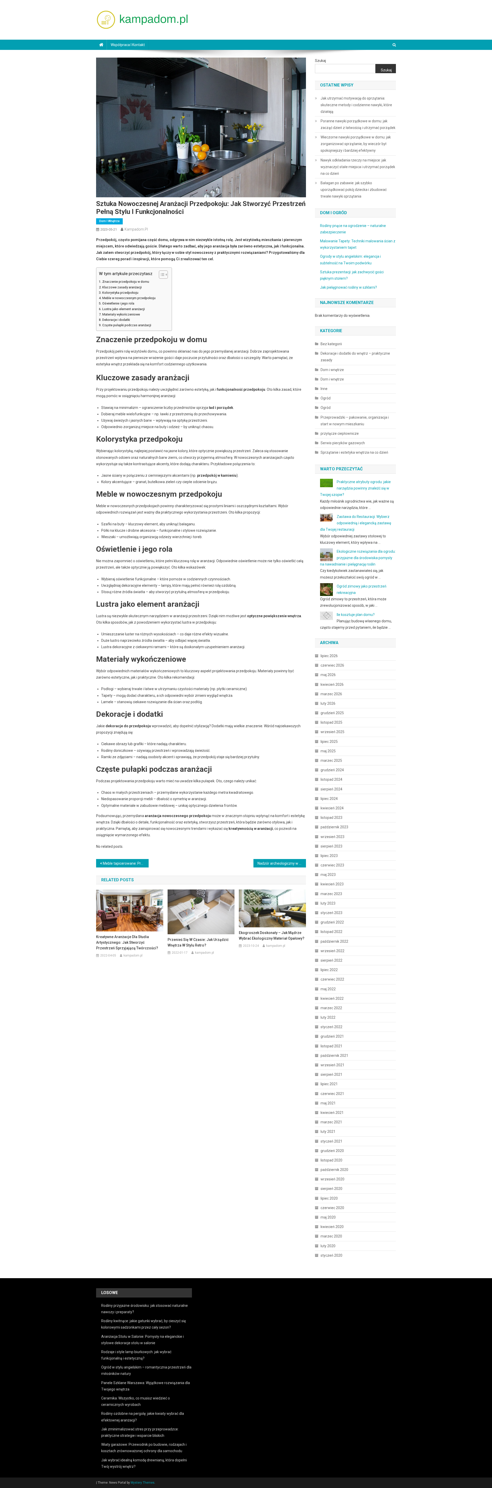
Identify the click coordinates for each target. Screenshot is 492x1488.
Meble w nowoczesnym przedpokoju (129, 298)
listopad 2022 (331, 932)
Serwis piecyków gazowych (343, 443)
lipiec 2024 (329, 799)
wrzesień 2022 (332, 951)
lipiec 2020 (329, 1198)
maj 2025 (328, 751)
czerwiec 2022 (332, 979)
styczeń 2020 (331, 1255)
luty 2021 (328, 1131)
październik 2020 (334, 1170)
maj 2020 (328, 1217)
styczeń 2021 (331, 1141)
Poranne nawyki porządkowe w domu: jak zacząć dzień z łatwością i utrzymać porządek (358, 124)
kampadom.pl (136, 229)
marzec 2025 (331, 760)
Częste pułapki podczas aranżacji (126, 325)
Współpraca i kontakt (128, 45)
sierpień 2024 (331, 789)
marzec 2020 (331, 1236)
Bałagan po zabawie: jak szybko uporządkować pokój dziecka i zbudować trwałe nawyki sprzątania (354, 189)
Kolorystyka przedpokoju (120, 293)
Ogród (326, 398)
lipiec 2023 (329, 856)
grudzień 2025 (332, 713)
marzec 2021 (331, 1122)
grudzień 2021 (332, 1036)
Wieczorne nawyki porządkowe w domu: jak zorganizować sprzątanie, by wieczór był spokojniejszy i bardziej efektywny (356, 144)
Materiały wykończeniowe (121, 314)
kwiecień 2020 (332, 1227)
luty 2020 (328, 1246)
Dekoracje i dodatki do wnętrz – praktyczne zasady (355, 356)
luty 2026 (328, 703)
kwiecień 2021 (332, 1113)
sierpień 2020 (331, 1189)
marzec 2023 (331, 894)
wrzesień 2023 (332, 837)
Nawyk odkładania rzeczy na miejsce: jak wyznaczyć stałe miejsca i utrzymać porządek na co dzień (358, 167)
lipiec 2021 (329, 1084)
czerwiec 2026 (332, 665)
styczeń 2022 (331, 1027)
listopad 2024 (331, 779)
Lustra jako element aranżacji (123, 309)
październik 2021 (334, 1055)
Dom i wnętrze (109, 221)
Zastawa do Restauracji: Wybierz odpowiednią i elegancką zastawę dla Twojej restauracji (355, 523)
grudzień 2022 (332, 922)
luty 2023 (328, 903)
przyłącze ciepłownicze (340, 433)
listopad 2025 (331, 722)
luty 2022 (328, 1017)
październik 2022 (334, 941)
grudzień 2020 (332, 1151)
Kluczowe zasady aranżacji (122, 287)
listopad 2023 (331, 818)
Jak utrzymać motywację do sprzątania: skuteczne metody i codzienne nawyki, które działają (356, 105)
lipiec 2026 (329, 656)
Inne (324, 389)
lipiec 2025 (329, 742)
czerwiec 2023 (332, 865)
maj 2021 (328, 1103)
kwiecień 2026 (332, 684)
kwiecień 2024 (332, 808)
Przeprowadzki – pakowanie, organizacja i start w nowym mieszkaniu (355, 420)
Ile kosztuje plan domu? (356, 615)
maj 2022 (328, 989)
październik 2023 (334, 827)
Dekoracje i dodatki (116, 320)
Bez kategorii (331, 344)
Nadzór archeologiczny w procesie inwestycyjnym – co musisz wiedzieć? (282, 863)
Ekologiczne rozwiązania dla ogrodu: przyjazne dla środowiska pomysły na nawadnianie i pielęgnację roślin (358, 557)
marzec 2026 (331, 694)
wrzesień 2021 (332, 1065)
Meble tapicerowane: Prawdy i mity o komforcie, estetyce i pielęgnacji (126, 863)
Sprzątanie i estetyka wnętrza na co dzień (354, 452)
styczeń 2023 (331, 913)
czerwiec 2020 (332, 1208)
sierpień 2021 (331, 1074)
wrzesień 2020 (332, 1179)
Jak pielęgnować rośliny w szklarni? (348, 287)
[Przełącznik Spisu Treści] (161, 274)
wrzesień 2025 (332, 732)
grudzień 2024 (332, 770)
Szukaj (320, 61)
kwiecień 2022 (332, 998)
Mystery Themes (143, 1482)
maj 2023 (328, 875)
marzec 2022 (331, 1008)
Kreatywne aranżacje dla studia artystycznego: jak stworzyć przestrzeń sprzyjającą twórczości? (127, 942)
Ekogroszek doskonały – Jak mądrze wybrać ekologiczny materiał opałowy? (271, 935)
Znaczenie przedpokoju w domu (125, 282)
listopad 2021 (331, 1046)
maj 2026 (328, 675)
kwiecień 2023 (332, 884)
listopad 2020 (331, 1160)
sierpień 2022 (331, 960)
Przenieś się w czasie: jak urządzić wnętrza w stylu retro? (198, 942)
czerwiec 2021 (332, 1094)
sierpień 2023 (331, 846)
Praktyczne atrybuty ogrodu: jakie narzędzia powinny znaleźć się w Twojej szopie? (355, 488)
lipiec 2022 (329, 970)
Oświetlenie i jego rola (118, 303)
